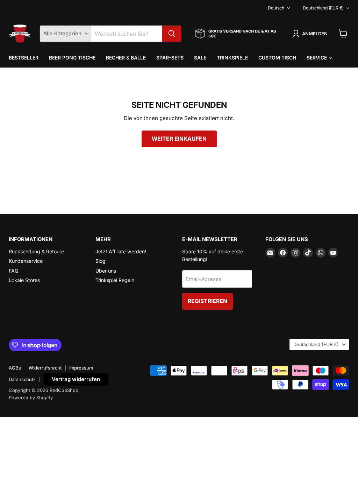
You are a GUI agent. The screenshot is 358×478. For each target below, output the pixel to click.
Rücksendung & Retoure (36, 251)
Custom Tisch (277, 58)
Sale (200, 58)
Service (317, 58)
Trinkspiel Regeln (114, 280)
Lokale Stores (24, 280)
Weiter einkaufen (179, 138)
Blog (100, 261)
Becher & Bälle (126, 58)
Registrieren (207, 301)
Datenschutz (22, 379)
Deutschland (323, 7)
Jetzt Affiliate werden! (120, 251)
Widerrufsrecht (45, 368)
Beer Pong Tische (72, 58)
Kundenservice (26, 261)
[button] (311, 33)
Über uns (105, 271)
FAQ (14, 271)
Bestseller (23, 58)
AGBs (15, 368)
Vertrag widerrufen (76, 379)
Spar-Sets (170, 58)
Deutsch (276, 7)
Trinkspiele (232, 58)
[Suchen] (171, 34)
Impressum (81, 368)
